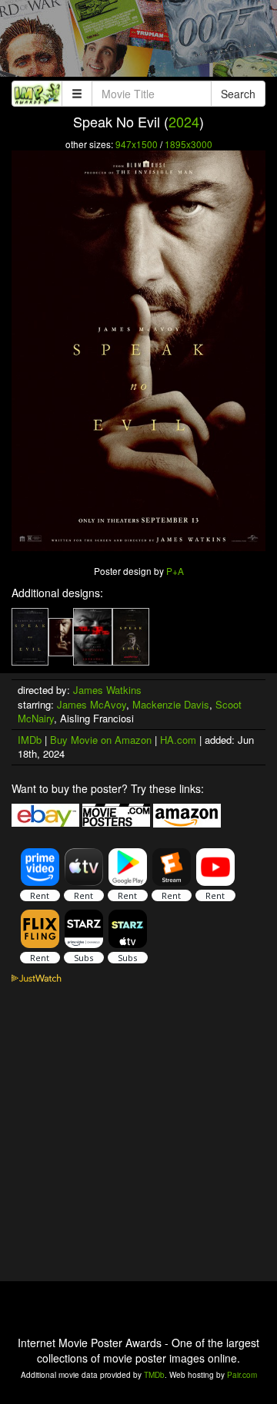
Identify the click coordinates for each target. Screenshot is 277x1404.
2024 (184, 121)
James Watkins (107, 689)
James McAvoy (91, 704)
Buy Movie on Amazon (101, 739)
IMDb (30, 739)
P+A (175, 570)
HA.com (178, 739)
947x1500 (136, 143)
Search (238, 93)
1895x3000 (188, 143)
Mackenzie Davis (170, 704)
